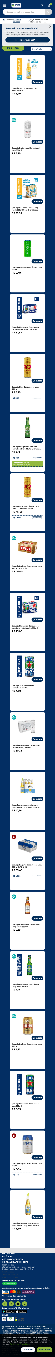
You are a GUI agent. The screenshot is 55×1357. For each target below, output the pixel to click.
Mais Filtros (13, 48)
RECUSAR (28, 1350)
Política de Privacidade (20, 1344)
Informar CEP (27, 40)
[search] (27, 11)
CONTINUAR (44, 1350)
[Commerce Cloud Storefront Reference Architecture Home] (16, 5)
